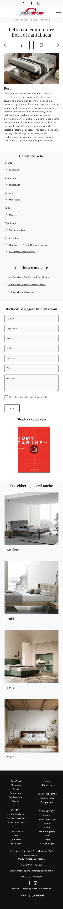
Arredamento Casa (29, 19)
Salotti (47, 827)
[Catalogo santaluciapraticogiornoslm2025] (41, 449)
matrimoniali (15, 199)
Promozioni (15, 793)
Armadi (47, 781)
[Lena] (7, 45)
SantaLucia (14, 169)
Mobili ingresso (47, 831)
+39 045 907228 (34, 864)
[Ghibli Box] (56, 45)
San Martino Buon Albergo (22, 251)
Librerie (47, 815)
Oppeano (13, 245)
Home (15, 19)
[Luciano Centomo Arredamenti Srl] (31, 12)
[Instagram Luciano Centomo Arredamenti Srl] (38, 3)
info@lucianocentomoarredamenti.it (35, 870)
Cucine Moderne (15, 814)
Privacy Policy (42, 397)
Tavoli (47, 835)
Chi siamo (15, 785)
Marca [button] (8, 163)
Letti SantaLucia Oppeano (20, 291)
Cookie (24, 888)
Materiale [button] (10, 178)
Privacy (15, 888)
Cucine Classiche (16, 818)
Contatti (16, 801)
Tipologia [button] (10, 223)
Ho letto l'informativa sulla (29, 397)
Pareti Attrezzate (47, 819)
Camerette (47, 785)
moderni (13, 214)
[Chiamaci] (24, 3)
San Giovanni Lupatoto (36, 245)
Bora (48, 19)
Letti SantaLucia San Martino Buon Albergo (28, 277)
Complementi (47, 802)
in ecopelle (14, 184)
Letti (42, 19)
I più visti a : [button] (12, 238)
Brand (16, 789)
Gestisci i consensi (41, 888)
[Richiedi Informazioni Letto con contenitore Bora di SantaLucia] (22, 45)
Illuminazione (47, 798)
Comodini (16, 839)
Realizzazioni (15, 797)
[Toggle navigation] (58, 11)
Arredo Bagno (47, 843)
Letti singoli (16, 843)
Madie (47, 823)
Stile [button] (7, 208)
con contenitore (17, 229)
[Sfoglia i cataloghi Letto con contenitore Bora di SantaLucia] (41, 45)
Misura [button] (9, 193)
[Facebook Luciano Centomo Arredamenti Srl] (31, 3)
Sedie (47, 839)
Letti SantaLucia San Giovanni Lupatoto (27, 284)
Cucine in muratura (16, 822)
